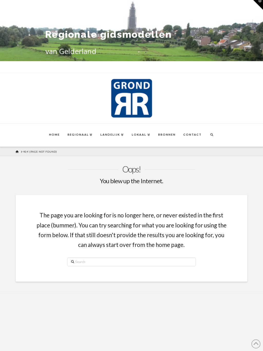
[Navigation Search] (211, 135)
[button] (258, 5)
